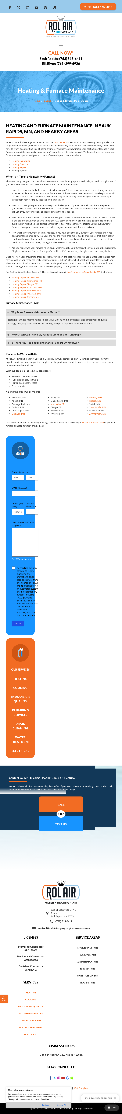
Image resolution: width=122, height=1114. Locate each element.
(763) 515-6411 (63, 921)
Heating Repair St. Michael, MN (27, 287)
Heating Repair (19, 167)
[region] (38, 1097)
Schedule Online (98, 6)
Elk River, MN (18, 413)
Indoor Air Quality (20, 699)
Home (37, 100)
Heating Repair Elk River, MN (25, 277)
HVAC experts (60, 142)
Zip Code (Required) (31, 505)
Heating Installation (21, 161)
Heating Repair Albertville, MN (26, 290)
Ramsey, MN (95, 397)
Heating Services (20, 164)
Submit (17, 623)
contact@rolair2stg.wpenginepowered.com (64, 928)
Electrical (20, 751)
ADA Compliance (82, 1088)
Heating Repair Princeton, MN (26, 293)
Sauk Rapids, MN (97, 407)
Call (61, 804)
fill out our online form (93, 422)
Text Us (61, 824)
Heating (47, 100)
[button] (4, 999)
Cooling (20, 688)
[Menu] (61, 44)
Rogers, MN (95, 400)
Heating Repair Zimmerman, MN (27, 280)
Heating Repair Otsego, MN (25, 284)
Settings (45, 1105)
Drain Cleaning (20, 726)
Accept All (61, 1105)
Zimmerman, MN (97, 413)
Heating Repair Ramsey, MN (25, 297)
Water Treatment (20, 739)
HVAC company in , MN (84, 272)
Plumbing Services (20, 712)
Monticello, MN (58, 404)
